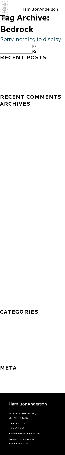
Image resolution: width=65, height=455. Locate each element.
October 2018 (9, 230)
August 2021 (8, 175)
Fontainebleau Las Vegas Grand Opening (26, 74)
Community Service (12, 324)
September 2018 (11, 235)
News (3, 340)
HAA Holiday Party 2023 (16, 80)
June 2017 (6, 289)
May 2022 (6, 159)
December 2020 (10, 191)
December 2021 (10, 170)
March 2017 (7, 306)
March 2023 (8, 137)
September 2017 (11, 284)
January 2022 (8, 164)
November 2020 (10, 197)
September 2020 (11, 208)
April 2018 (6, 251)
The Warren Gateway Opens (18, 85)
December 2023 (10, 115)
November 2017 (10, 273)
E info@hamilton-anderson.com (24, 434)
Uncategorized (9, 362)
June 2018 (6, 240)
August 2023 (8, 132)
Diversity (5, 329)
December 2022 (10, 143)
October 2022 (9, 148)
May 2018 (6, 246)
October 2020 (9, 202)
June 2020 (6, 219)
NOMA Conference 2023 (15, 91)
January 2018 (8, 262)
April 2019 (6, 224)
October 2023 (9, 126)
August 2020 (8, 213)
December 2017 (10, 268)
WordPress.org (9, 390)
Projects (5, 351)
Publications (8, 356)
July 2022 (6, 153)
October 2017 (9, 279)
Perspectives (8, 345)
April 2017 (6, 300)
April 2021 (6, 186)
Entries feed (7, 379)
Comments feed (10, 385)
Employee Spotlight (13, 334)
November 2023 (10, 121)
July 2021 (6, 181)
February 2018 (9, 257)
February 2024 (9, 110)
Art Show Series (10, 318)
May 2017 (6, 295)
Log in (4, 374)
